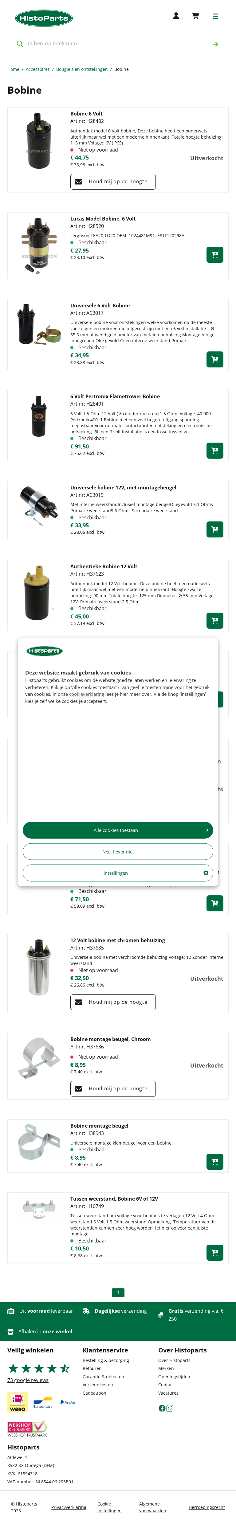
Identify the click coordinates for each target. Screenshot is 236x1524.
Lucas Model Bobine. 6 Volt (103, 218)
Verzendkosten (98, 1385)
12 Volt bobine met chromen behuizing (117, 940)
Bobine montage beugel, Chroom (110, 1039)
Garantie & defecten (103, 1377)
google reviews (28, 1380)
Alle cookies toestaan (116, 830)
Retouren (92, 1368)
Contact (166, 1385)
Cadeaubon (94, 1393)
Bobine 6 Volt (86, 113)
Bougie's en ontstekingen (82, 69)
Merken (166, 1368)
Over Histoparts (174, 1360)
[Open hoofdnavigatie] (215, 16)
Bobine (121, 69)
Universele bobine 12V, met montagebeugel (123, 487)
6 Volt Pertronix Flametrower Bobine (115, 396)
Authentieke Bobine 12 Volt (103, 566)
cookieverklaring (86, 694)
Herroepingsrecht (207, 1507)
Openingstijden (174, 1377)
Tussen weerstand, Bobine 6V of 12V (114, 1198)
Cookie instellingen (109, 1507)
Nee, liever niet (118, 851)
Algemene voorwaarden (152, 1507)
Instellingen (116, 873)
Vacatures (168, 1393)
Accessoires (38, 69)
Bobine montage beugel (99, 1125)
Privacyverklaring (68, 1507)
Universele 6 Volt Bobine (100, 305)
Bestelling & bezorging (106, 1360)
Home (13, 69)
